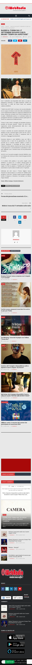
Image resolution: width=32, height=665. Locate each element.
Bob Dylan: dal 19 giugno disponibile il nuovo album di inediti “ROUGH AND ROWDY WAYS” (15, 395)
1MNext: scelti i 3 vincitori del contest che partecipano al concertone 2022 (14, 423)
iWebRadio (5, 36)
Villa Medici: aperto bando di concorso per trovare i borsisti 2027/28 (20, 556)
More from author (15, 250)
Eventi (18, 660)
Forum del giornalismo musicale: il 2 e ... (14, 196)
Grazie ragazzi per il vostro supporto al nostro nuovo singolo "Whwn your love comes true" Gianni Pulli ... (16, 489)
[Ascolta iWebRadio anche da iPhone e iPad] (16, 637)
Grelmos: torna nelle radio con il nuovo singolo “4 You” (19, 532)
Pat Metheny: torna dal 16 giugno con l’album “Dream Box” (15, 338)
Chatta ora (10, 662)
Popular (26, 597)
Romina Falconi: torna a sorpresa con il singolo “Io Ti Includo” (15, 276)
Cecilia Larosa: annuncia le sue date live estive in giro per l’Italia (15, 310)
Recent (26, 594)
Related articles (6, 250)
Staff (22, 660)
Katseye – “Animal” (14, 547)
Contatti (26, 660)
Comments (4, 601)
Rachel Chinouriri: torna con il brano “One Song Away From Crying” (20, 540)
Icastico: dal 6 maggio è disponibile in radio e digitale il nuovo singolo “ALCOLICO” (15, 366)
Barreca (7, 185)
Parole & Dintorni (15, 185)
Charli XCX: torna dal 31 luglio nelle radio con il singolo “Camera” (14, 519)
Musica (3, 24)
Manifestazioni (5, 402)
